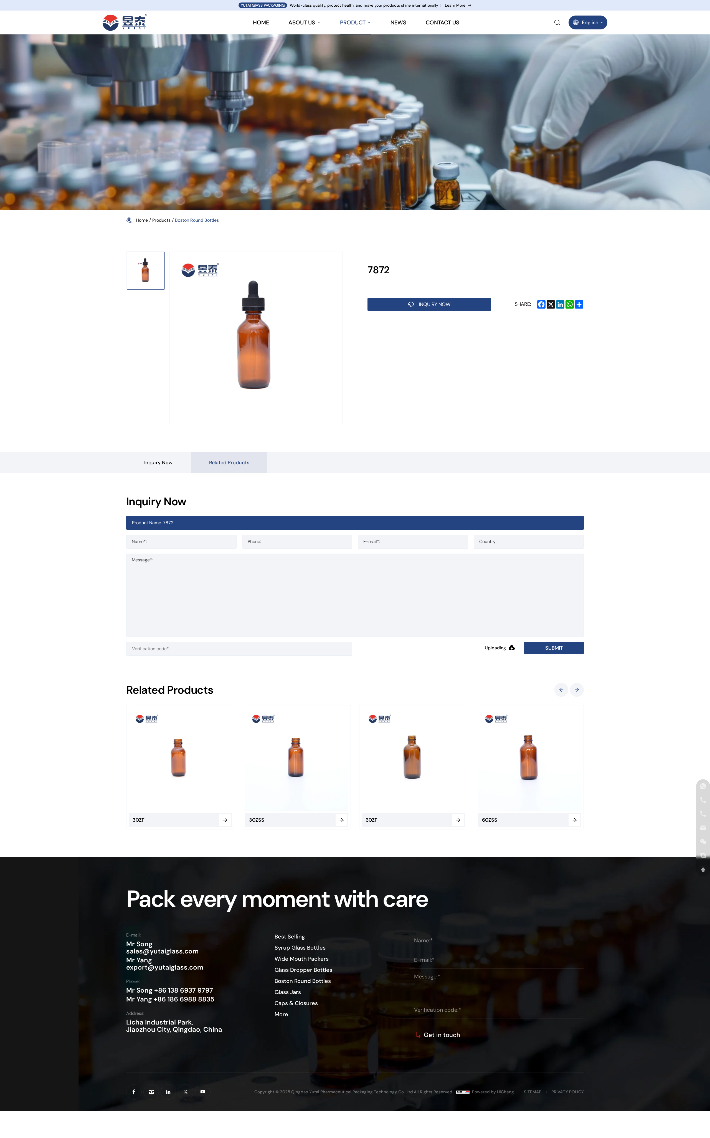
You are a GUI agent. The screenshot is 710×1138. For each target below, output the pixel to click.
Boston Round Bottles (197, 220)
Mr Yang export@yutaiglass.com (164, 964)
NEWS (398, 22)
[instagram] (151, 1092)
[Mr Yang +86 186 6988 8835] (703, 786)
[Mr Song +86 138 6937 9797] (703, 800)
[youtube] (203, 1092)
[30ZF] (160, 759)
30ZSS (236, 820)
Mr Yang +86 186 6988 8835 (170, 999)
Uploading (495, 647)
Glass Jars (288, 992)
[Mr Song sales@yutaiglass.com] (703, 828)
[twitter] (185, 1092)
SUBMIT (554, 648)
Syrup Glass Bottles (300, 947)
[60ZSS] (509, 759)
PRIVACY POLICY (567, 1091)
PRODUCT (353, 22)
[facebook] (134, 1092)
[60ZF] (393, 759)
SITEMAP (532, 1091)
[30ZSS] (276, 759)
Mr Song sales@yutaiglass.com (162, 947)
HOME (261, 22)
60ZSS (469, 820)
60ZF (351, 820)
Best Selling (290, 936)
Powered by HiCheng (493, 1091)
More (281, 1014)
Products (161, 220)
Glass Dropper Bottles (303, 970)
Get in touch (442, 1035)
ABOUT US (301, 22)
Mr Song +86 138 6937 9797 (169, 990)
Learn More (455, 5)
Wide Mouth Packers (302, 958)
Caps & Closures (296, 1003)
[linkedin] (168, 1092)
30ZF (118, 820)
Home (142, 220)
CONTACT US (442, 22)
